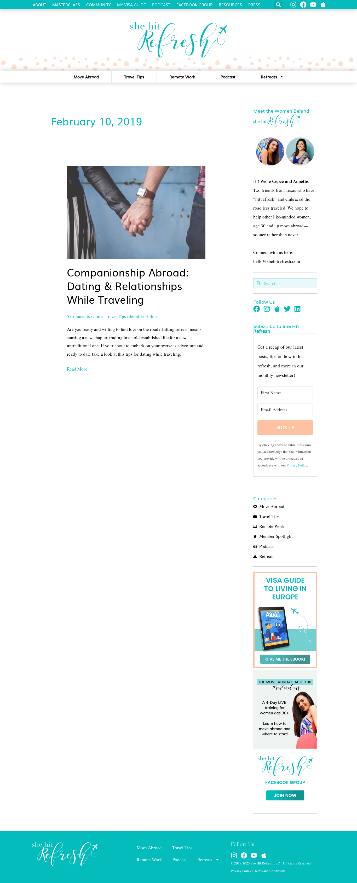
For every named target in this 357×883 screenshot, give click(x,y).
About (39, 4)
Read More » (79, 368)
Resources (230, 4)
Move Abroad (86, 76)
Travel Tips (134, 76)
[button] (278, 5)
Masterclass (66, 4)
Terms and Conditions (269, 870)
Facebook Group (194, 4)
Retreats (269, 76)
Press (254, 4)
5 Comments (78, 316)
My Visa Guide (131, 4)
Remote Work (182, 76)
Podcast (161, 4)
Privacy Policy (297, 465)
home (98, 316)
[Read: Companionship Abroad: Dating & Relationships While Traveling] (136, 212)
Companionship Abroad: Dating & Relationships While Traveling (128, 285)
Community (98, 4)
